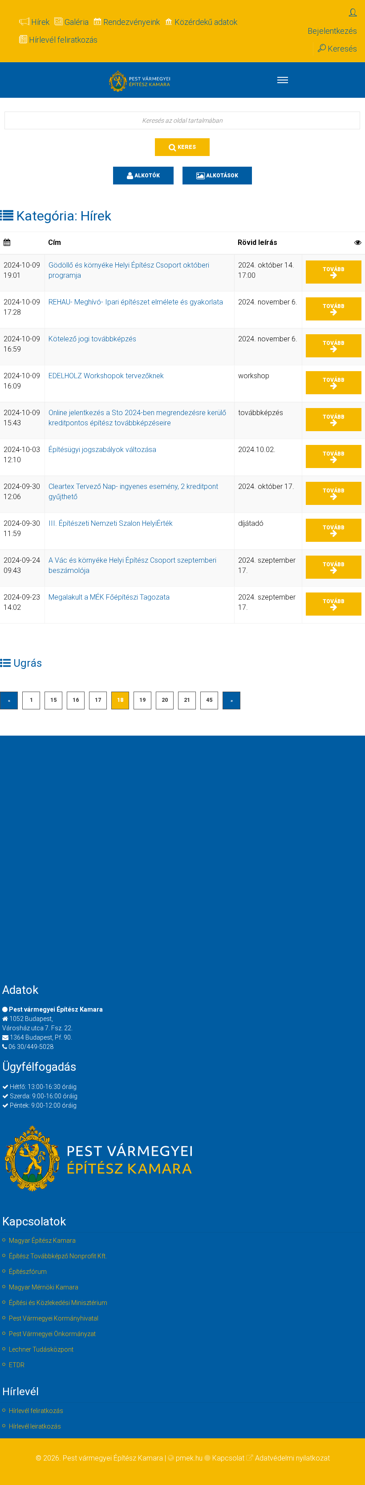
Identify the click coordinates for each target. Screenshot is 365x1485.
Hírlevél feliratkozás (36, 1410)
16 (76, 700)
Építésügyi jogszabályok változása (102, 449)
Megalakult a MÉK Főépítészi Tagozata (109, 597)
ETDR (16, 1365)
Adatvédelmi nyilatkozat (292, 1458)
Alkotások (221, 175)
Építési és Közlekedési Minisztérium (58, 1302)
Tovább (334, 269)
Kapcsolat (228, 1458)
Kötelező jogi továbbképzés (92, 339)
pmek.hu (189, 1458)
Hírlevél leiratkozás (35, 1426)
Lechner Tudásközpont (41, 1349)
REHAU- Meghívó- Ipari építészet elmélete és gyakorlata (136, 302)
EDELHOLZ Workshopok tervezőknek (106, 376)
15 (53, 700)
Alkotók (146, 175)
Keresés (341, 48)
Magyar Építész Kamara (42, 1240)
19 (142, 700)
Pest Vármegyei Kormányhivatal (53, 1318)
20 (165, 700)
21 (187, 700)
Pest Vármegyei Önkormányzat (52, 1333)
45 (209, 700)
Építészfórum (28, 1271)
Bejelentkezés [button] (332, 31)
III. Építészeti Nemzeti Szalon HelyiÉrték (111, 523)
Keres (186, 147)
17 (98, 700)
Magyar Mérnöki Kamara (43, 1287)
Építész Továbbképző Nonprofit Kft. (58, 1256)
